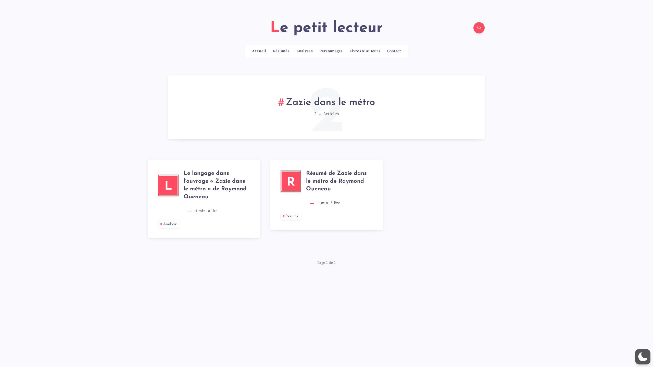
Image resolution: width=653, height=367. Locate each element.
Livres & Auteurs (364, 51)
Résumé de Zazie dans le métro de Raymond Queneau (336, 181)
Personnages (331, 51)
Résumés (281, 51)
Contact (394, 51)
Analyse (170, 224)
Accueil (259, 51)
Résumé (292, 216)
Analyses (304, 51)
